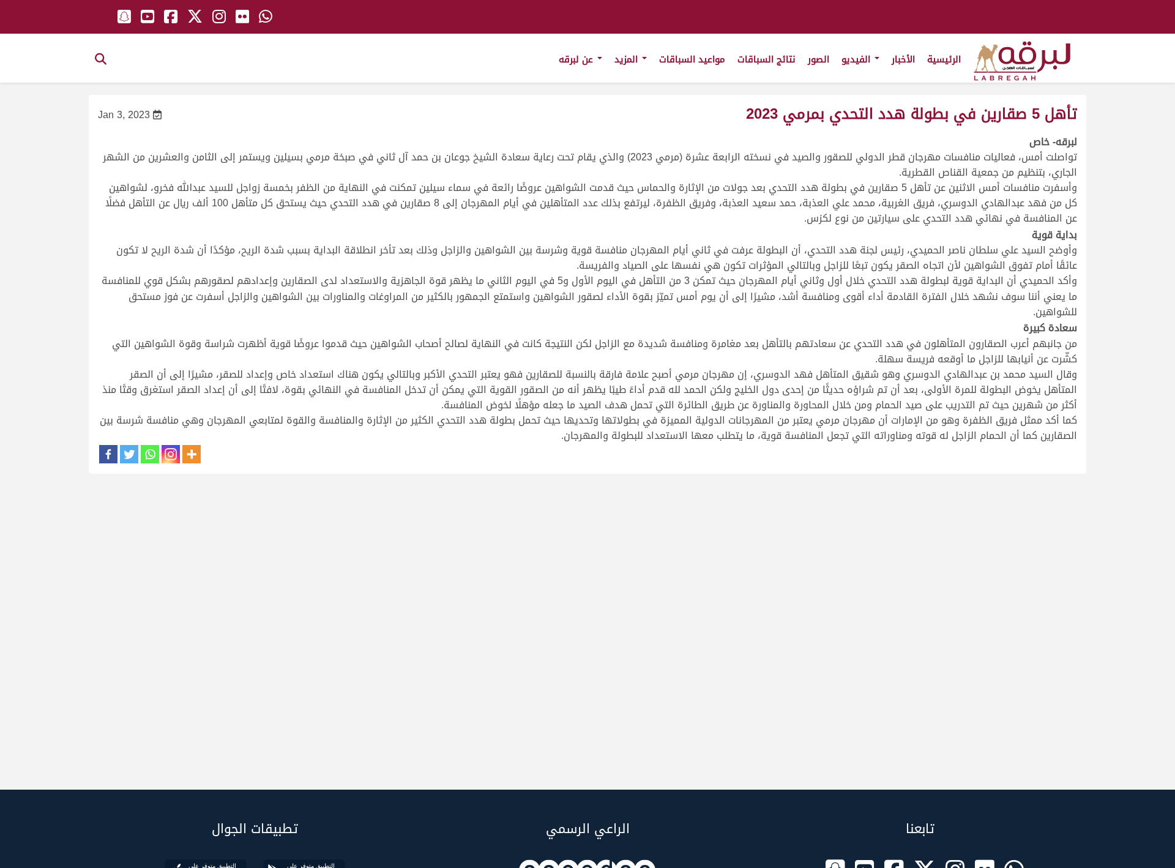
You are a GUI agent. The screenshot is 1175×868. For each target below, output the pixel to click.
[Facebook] (108, 454)
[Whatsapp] (150, 454)
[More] (191, 454)
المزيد (627, 59)
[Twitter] (129, 454)
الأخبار (903, 59)
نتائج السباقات (766, 59)
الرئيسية (944, 59)
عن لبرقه (577, 59)
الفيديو (857, 59)
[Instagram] (171, 454)
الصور (818, 59)
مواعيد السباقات (692, 59)
